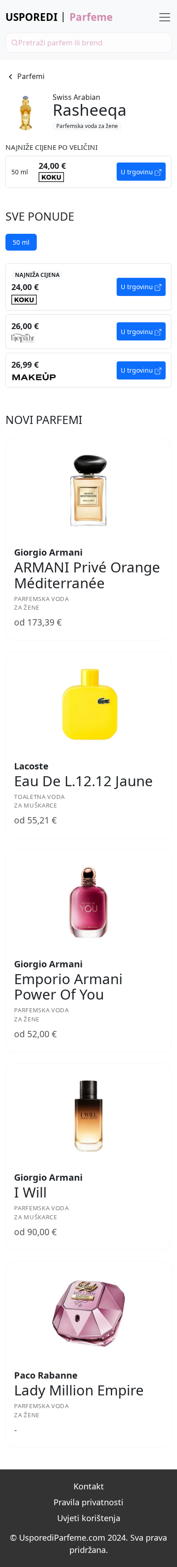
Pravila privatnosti (88, 1502)
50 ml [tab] (21, 242)
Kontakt (89, 1486)
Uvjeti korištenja (88, 1518)
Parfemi (30, 76)
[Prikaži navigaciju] (165, 17)
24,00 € (25, 286)
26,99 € (25, 364)
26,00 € (25, 325)
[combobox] (88, 43)
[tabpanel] (88, 325)
